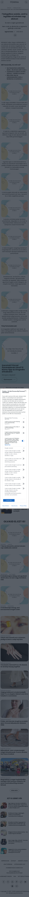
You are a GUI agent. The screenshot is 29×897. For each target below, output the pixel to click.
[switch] (23, 422)
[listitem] (14, 418)
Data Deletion (5, 505)
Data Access (14, 505)
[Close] (26, 391)
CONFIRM (9, 500)
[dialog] (14, 448)
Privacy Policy (23, 505)
